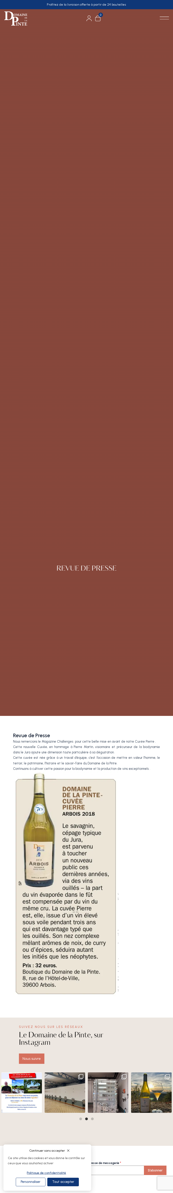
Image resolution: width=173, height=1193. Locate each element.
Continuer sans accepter (47, 1151)
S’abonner (155, 1170)
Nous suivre (32, 1058)
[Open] (21, 1092)
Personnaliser (30, 1182)
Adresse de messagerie (103, 1163)
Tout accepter (63, 1182)
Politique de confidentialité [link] (46, 1173)
